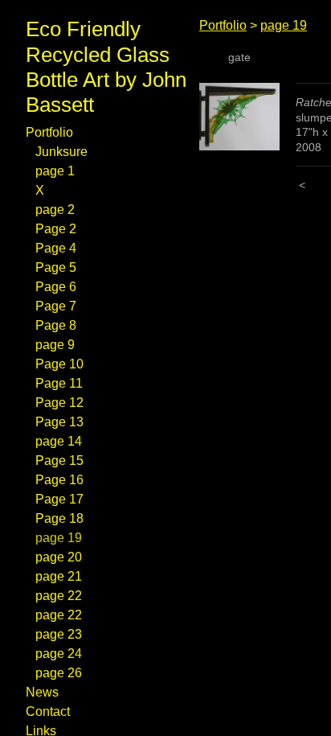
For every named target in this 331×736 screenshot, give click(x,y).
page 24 (58, 653)
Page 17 (59, 499)
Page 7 (55, 306)
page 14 (58, 441)
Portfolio (49, 132)
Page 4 (55, 248)
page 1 (55, 171)
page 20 (58, 557)
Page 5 (55, 267)
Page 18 (59, 518)
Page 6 (55, 287)
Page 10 (59, 364)
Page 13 (59, 422)
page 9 (55, 345)
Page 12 (59, 402)
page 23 (58, 634)
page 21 (58, 576)
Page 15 (59, 460)
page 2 (55, 209)
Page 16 (59, 480)
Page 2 (55, 229)
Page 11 (59, 383)
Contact (48, 711)
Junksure (61, 151)
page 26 (58, 673)
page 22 (58, 595)
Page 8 (55, 325)
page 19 (58, 538)
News (42, 692)
